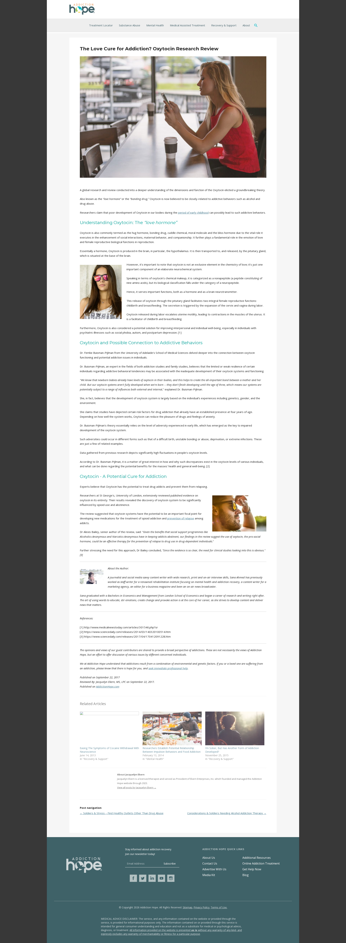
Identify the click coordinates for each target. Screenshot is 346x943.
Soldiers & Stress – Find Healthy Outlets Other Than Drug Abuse (121, 813)
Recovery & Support (223, 25)
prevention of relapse (180, 518)
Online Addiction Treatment (261, 863)
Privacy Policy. (202, 907)
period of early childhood (193, 212)
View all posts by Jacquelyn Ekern (136, 787)
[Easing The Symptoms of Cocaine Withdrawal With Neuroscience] (109, 728)
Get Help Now (251, 869)
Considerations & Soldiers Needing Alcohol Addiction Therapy (226, 813)
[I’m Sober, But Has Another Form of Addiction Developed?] (234, 728)
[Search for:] (256, 25)
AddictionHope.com (107, 686)
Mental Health (155, 25)
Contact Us (209, 863)
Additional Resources (256, 858)
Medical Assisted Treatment (187, 25)
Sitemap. (188, 907)
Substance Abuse (129, 25)
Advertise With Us (214, 869)
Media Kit (208, 875)
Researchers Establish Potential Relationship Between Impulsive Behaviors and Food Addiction (172, 749)
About (246, 25)
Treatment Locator (101, 25)
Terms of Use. (219, 907)
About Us (208, 858)
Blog (245, 875)
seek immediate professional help (168, 668)
